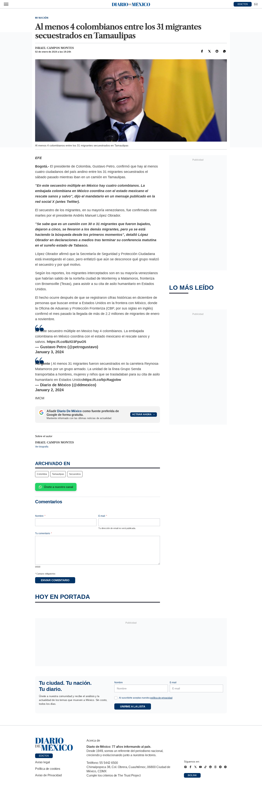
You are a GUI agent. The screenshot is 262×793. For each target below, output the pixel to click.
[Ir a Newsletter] (256, 4)
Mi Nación (41, 18)
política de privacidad (161, 697)
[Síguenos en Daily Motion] (225, 766)
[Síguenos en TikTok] (205, 766)
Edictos (44, 755)
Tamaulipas (58, 474)
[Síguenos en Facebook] (190, 766)
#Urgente (42, 364)
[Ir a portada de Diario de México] (54, 744)
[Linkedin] (217, 51)
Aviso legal (42, 762)
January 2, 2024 (49, 390)
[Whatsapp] (224, 51)
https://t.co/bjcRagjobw (102, 380)
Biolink (192, 775)
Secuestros (75, 474)
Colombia (42, 474)
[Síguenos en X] (195, 766)
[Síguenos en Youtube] (200, 766)
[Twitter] (209, 51)
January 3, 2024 (49, 352)
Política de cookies (47, 768)
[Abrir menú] (6, 4)
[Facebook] (202, 51)
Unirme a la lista (132, 706)
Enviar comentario (55, 580)
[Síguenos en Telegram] (220, 766)
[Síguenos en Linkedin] (210, 766)
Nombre (40, 516)
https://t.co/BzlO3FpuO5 (66, 342)
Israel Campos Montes (54, 48)
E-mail (102, 516)
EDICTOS (243, 4)
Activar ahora (142, 414)
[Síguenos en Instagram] (185, 766)
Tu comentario (43, 533)
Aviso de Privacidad (48, 775)
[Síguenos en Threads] (215, 766)
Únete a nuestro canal (58, 487)
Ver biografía (41, 446)
